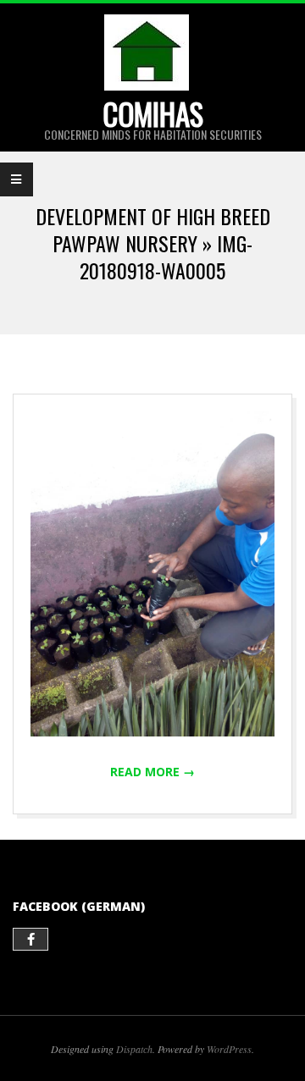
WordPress (229, 1049)
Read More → (152, 772)
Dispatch (134, 1049)
